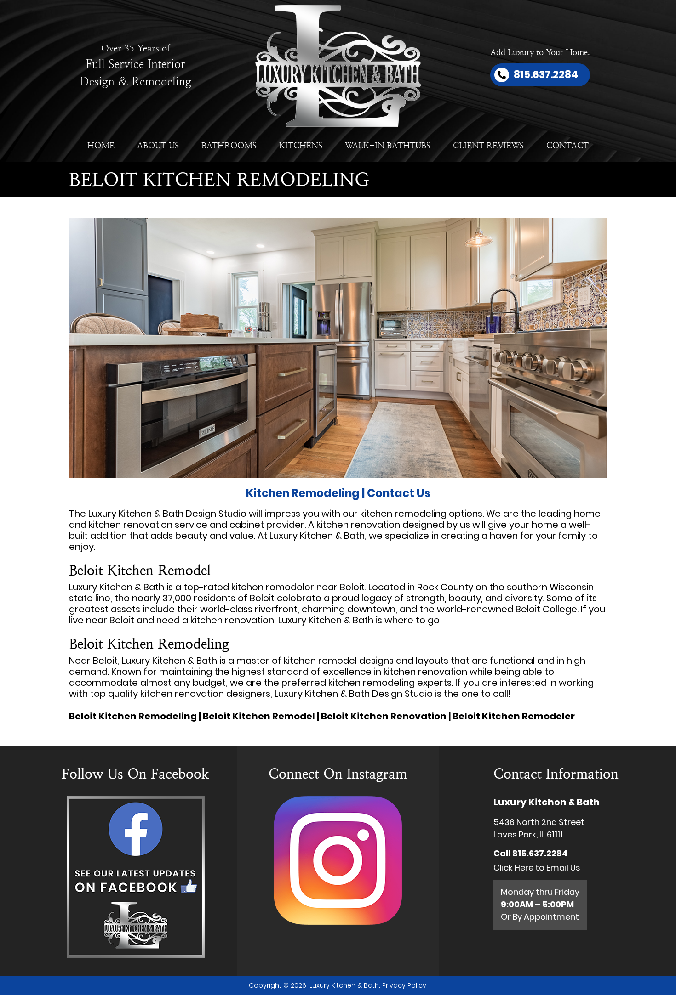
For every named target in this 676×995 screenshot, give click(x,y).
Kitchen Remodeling (303, 493)
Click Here (513, 867)
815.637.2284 (540, 853)
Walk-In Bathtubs (387, 145)
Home (101, 145)
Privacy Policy (404, 985)
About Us (158, 145)
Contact (567, 145)
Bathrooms (229, 145)
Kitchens (300, 145)
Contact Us (398, 493)
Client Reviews (488, 145)
